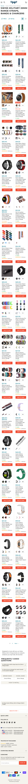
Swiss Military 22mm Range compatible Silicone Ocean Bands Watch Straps (20, 490)
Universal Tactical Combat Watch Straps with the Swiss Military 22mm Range (6, 625)
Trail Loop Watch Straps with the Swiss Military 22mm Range (6, 592)
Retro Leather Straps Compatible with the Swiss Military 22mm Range (7, 286)
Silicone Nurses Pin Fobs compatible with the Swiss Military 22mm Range (21, 321)
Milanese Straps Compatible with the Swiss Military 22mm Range (6, 145)
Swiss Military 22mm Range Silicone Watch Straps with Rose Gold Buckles (20, 525)
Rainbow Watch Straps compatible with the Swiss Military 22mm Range (20, 251)
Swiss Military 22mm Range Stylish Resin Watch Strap (21, 559)
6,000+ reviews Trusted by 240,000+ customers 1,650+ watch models (9, 745)
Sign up (22, 763)
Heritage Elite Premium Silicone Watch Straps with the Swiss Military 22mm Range (20, 79)
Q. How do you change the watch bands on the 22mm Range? (12, 670)
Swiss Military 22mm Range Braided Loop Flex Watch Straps (7, 456)
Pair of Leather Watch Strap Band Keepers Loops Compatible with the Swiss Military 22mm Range (20, 215)
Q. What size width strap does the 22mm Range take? (13, 665)
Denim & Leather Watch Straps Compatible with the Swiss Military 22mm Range (6, 79)
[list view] (25, 18)
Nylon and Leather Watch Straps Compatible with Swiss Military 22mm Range (7, 180)
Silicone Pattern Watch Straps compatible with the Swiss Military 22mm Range (6, 355)
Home (2, 5)
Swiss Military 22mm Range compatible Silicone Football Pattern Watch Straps (6, 490)
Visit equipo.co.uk (18, 732)
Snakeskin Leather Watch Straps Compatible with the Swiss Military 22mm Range (7, 424)
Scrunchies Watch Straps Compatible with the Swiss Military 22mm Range (21, 286)
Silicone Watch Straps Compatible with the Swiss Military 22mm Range (21, 388)
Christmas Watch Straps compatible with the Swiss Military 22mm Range (20, 44)
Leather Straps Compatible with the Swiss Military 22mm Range (6, 113)
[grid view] (22, 18)
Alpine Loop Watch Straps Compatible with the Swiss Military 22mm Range (7, 44)
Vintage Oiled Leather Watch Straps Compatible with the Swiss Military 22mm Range (21, 626)
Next (16, 643)
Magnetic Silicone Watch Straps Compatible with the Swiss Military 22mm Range (20, 113)
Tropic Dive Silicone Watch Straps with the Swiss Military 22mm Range (21, 592)
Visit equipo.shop (18, 733)
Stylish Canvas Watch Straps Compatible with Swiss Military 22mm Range (20, 422)
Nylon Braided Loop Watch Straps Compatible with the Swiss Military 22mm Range (21, 180)
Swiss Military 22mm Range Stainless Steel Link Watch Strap (7, 559)
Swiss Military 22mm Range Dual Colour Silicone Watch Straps (7, 525)
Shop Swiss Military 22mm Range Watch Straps (13, 703)
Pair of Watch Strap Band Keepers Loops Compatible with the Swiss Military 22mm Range (7, 252)
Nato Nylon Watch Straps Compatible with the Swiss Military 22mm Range (21, 146)
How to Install (14, 682)
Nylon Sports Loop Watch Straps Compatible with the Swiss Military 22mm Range (7, 216)
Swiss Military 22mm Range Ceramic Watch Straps (20, 456)
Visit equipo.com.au (19, 730)
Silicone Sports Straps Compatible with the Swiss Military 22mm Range (21, 355)
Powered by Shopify (14, 781)
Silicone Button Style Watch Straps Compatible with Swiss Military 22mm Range (7, 321)
